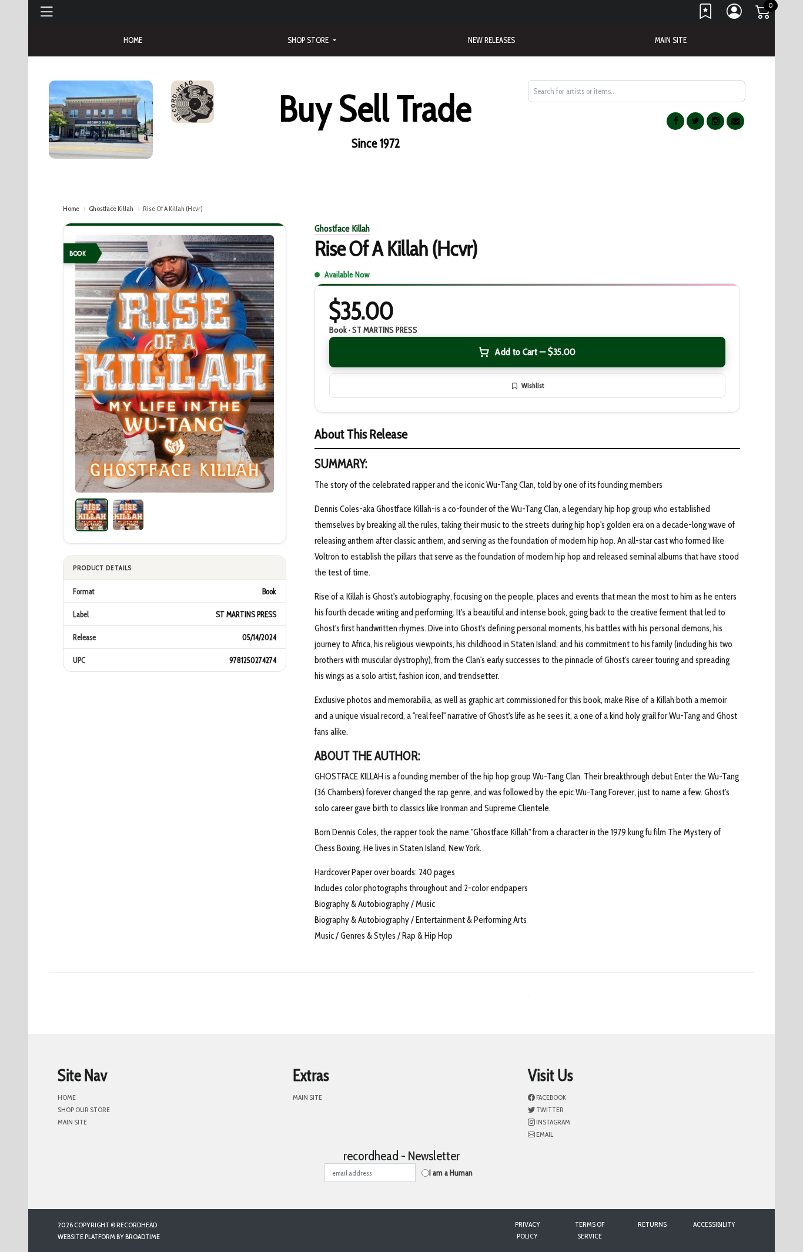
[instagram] (715, 121)
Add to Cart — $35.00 (535, 351)
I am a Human (451, 1172)
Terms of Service (589, 1230)
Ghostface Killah (111, 208)
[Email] (735, 121)
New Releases (491, 40)
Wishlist (532, 385)
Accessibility (714, 1224)
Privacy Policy (527, 1230)
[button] (311, 40)
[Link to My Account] (735, 14)
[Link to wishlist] (706, 14)
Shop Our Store (84, 1109)
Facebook (550, 1097)
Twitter (549, 1109)
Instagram (552, 1121)
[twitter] (695, 121)
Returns (652, 1224)
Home (71, 208)
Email (544, 1134)
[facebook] (675, 121)
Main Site (671, 40)
